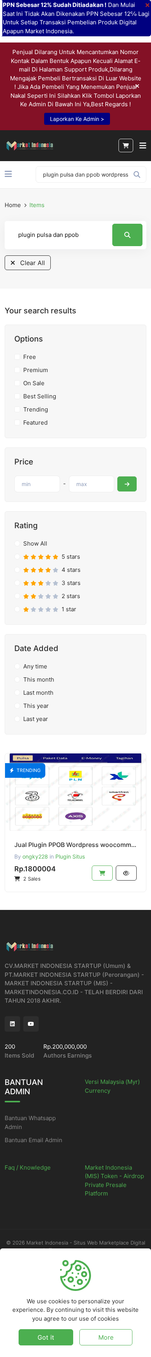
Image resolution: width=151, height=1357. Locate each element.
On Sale (34, 383)
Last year (35, 719)
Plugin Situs (70, 856)
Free (29, 357)
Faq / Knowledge (28, 1167)
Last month (38, 692)
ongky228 (35, 856)
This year (36, 705)
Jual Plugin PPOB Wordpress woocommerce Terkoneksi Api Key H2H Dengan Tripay (75, 845)
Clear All (31, 263)
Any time (35, 666)
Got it (46, 1337)
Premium (35, 370)
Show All (35, 543)
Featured (35, 422)
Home (13, 205)
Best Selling (39, 396)
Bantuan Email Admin (33, 1140)
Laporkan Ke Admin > (77, 119)
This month (38, 679)
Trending (35, 409)
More (105, 1337)
